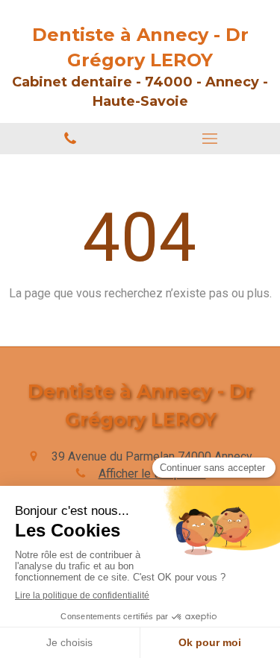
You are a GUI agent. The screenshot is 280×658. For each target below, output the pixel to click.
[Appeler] (70, 139)
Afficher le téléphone (152, 473)
